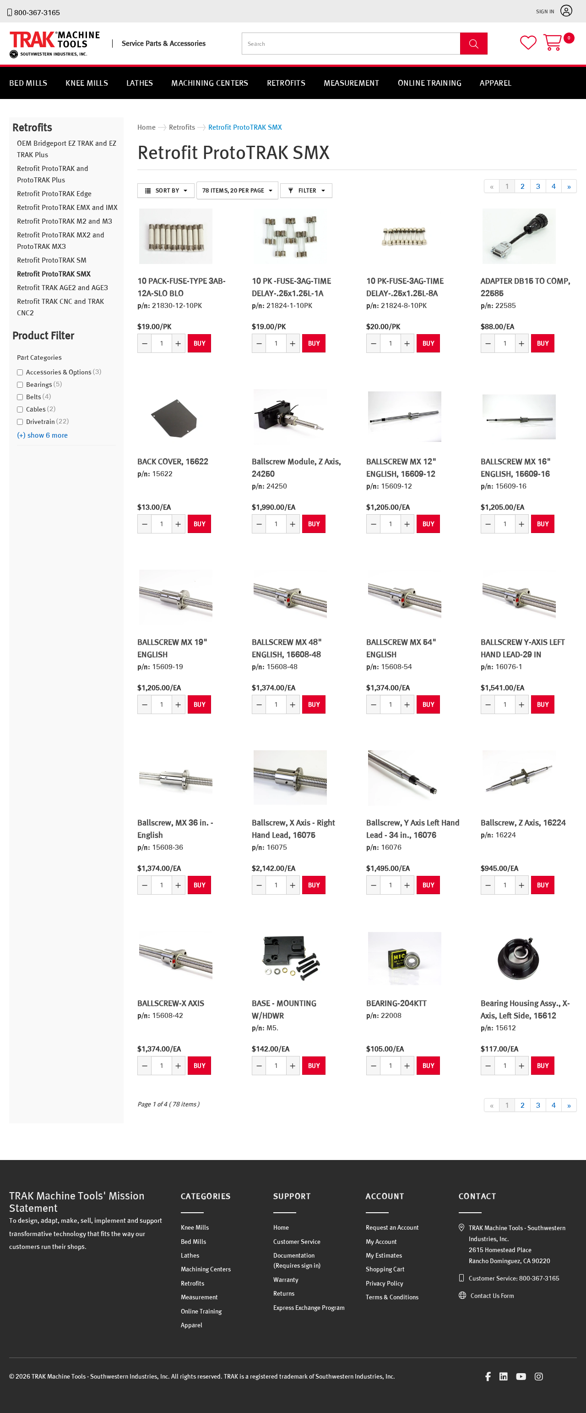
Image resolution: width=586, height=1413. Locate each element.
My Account (381, 1241)
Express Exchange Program (309, 1307)
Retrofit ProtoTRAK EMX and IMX (67, 207)
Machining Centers (209, 83)
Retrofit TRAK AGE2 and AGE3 (62, 287)
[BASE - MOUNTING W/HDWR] (290, 958)
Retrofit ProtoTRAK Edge (54, 193)
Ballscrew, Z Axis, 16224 (523, 822)
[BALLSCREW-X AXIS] (175, 958)
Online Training (430, 83)
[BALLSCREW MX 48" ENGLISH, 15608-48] (290, 597)
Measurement (352, 83)
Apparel (495, 83)
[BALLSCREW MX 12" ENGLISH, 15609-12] (404, 416)
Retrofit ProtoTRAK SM (52, 260)
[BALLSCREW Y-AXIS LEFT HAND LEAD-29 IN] (519, 597)
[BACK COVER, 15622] (175, 416)
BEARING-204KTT (396, 1003)
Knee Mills (86, 83)
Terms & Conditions (392, 1297)
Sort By (167, 190)
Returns (283, 1293)
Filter (307, 190)
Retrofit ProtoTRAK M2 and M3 (64, 221)
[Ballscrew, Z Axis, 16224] (519, 777)
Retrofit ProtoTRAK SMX (54, 273)
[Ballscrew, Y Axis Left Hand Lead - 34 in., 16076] (404, 777)
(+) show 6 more (42, 435)
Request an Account (392, 1227)
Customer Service (296, 1241)
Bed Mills (28, 83)
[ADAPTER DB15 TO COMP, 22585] (519, 236)
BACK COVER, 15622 (172, 461)
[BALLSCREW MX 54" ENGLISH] (404, 597)
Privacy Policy (384, 1283)
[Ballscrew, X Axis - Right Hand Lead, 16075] (290, 777)
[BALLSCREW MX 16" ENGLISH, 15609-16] (519, 416)
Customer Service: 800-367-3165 (514, 1278)
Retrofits (286, 83)
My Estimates (384, 1255)
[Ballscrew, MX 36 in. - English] (175, 777)
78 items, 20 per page (233, 190)
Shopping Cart (385, 1269)
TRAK (17, 58)
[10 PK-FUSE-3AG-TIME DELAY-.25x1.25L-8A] (404, 236)
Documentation (294, 1255)
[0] (560, 46)
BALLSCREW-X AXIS (170, 1003)
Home (281, 1227)
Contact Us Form (492, 1295)
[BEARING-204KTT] (404, 958)
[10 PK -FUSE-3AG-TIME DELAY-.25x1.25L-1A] (290, 236)
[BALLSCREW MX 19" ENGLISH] (175, 597)
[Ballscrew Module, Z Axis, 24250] (290, 416)
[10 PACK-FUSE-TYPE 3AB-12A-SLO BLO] (175, 236)
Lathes (139, 83)
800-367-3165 (37, 12)
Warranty (285, 1279)
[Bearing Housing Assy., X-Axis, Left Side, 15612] (519, 958)
